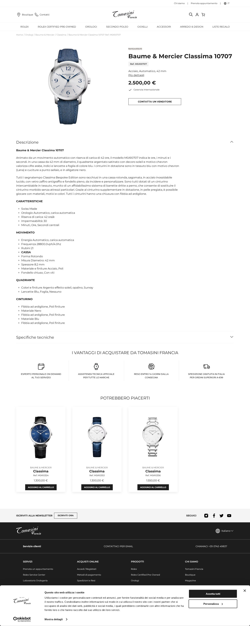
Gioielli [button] (142, 26)
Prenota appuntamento (204, 3)
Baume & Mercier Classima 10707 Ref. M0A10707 (95, 34)
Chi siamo (179, 3)
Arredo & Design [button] (191, 26)
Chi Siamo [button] (191, 561)
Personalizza (211, 603)
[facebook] (214, 515)
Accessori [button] (164, 26)
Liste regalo (221, 26)
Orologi (29, 34)
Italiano (225, 530)
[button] (69, 86)
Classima (61, 34)
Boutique (27, 14)
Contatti (44, 14)
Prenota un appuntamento (38, 569)
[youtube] (229, 515)
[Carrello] (203, 14)
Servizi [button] (27, 561)
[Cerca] (191, 14)
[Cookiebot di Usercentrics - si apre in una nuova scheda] (22, 619)
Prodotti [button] (137, 561)
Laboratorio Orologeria (35, 580)
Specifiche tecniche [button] (35, 337)
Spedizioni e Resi (86, 580)
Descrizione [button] (27, 142)
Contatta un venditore (155, 101)
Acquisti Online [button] (88, 561)
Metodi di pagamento (89, 574)
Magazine (190, 580)
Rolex (134, 569)
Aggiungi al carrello (41, 487)
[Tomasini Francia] (125, 14)
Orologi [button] (91, 26)
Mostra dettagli (54, 619)
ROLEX (24, 26)
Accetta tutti (213, 593)
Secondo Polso (117, 26)
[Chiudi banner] (245, 590)
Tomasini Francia (194, 569)
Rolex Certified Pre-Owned (57, 26)
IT (228, 3)
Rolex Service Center (34, 574)
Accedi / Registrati (86, 569)
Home (19, 34)
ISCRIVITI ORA (66, 515)
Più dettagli (136, 75)
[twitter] (221, 515)
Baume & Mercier (44, 34)
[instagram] (206, 515)
